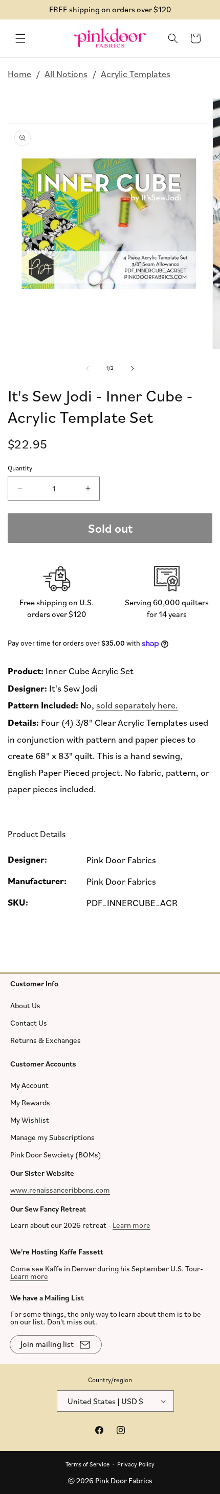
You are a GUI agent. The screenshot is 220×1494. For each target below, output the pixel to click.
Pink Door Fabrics (123, 1480)
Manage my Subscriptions (52, 1137)
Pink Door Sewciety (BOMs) (55, 1154)
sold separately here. (137, 705)
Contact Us (28, 1022)
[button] (20, 38)
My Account (29, 1085)
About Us (25, 1005)
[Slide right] (132, 368)
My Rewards (30, 1102)
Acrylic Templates (135, 73)
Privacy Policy (136, 1463)
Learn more (131, 1225)
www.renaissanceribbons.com (60, 1189)
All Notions (66, 73)
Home (19, 73)
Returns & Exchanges (45, 1040)
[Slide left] (87, 368)
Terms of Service (87, 1463)
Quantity (20, 468)
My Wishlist (29, 1120)
